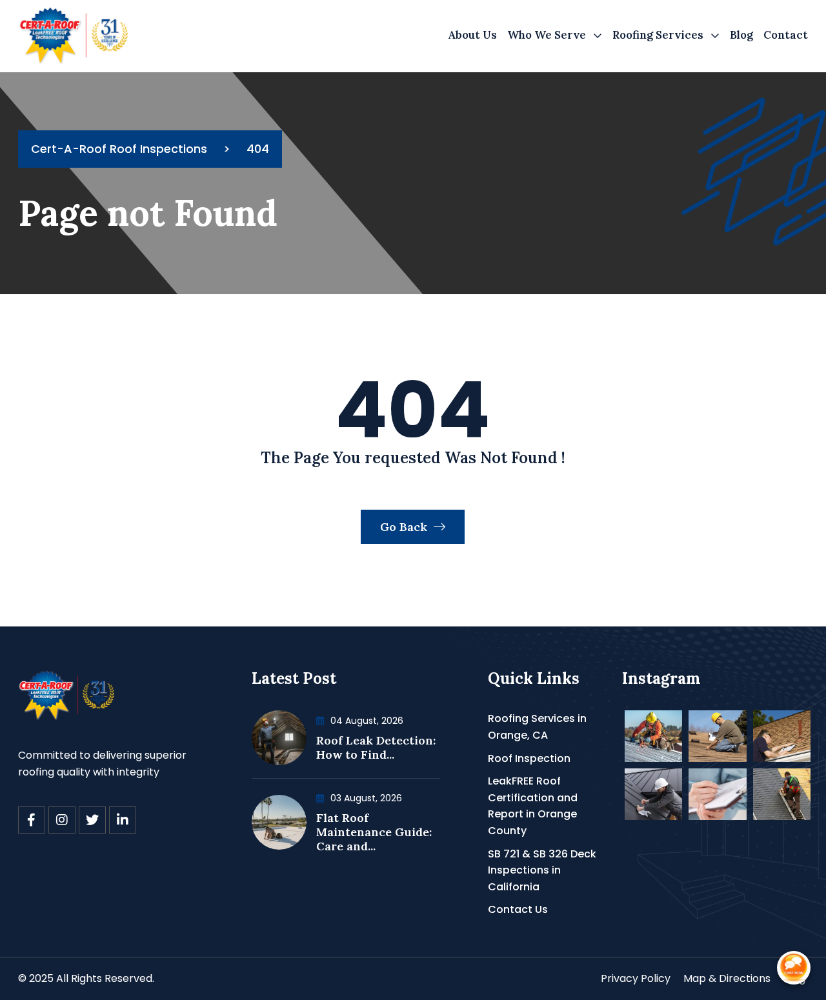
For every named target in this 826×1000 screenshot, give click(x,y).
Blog (741, 35)
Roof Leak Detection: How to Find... (376, 747)
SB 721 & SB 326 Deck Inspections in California (542, 870)
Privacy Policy (635, 978)
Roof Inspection (529, 758)
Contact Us (518, 909)
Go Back (405, 526)
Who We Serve (546, 35)
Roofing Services (657, 35)
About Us (472, 35)
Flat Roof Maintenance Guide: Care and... (374, 831)
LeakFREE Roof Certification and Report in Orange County (533, 806)
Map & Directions (727, 978)
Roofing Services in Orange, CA (537, 727)
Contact (785, 35)
